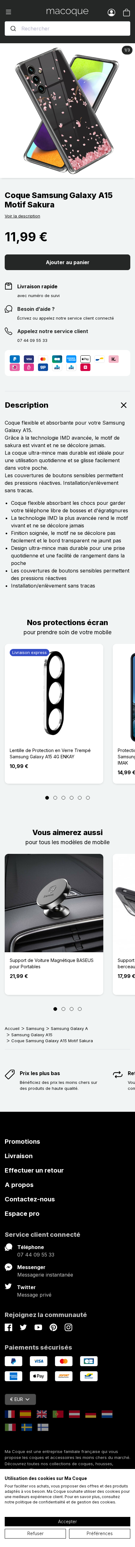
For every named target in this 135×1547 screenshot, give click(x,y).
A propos (19, 1185)
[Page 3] (63, 798)
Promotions (22, 1141)
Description (26, 405)
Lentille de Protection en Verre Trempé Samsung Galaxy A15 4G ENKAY (50, 753)
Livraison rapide (37, 286)
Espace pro (22, 1213)
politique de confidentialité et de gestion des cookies (65, 1502)
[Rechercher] (13, 28)
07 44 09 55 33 (35, 1255)
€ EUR (16, 1399)
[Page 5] (80, 798)
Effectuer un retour (34, 1170)
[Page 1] (47, 798)
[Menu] (25, 12)
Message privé (34, 1295)
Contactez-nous (30, 1199)
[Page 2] (55, 798)
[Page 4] (71, 798)
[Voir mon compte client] (111, 12)
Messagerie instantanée (45, 1275)
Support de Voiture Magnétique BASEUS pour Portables (52, 963)
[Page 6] (88, 798)
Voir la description (22, 215)
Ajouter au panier (67, 262)
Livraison (19, 1156)
